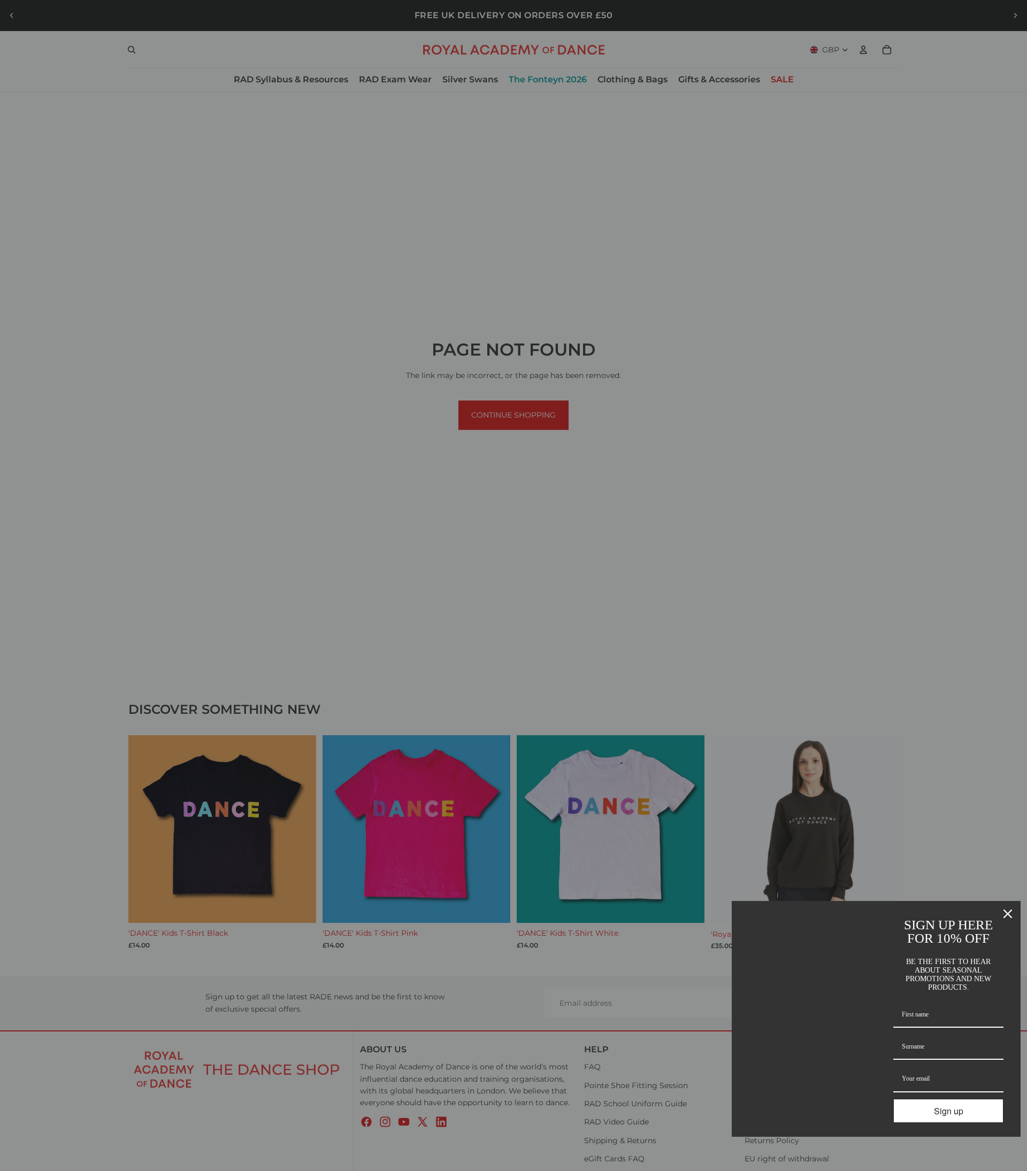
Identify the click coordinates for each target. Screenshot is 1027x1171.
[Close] (1008, 914)
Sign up (948, 1111)
